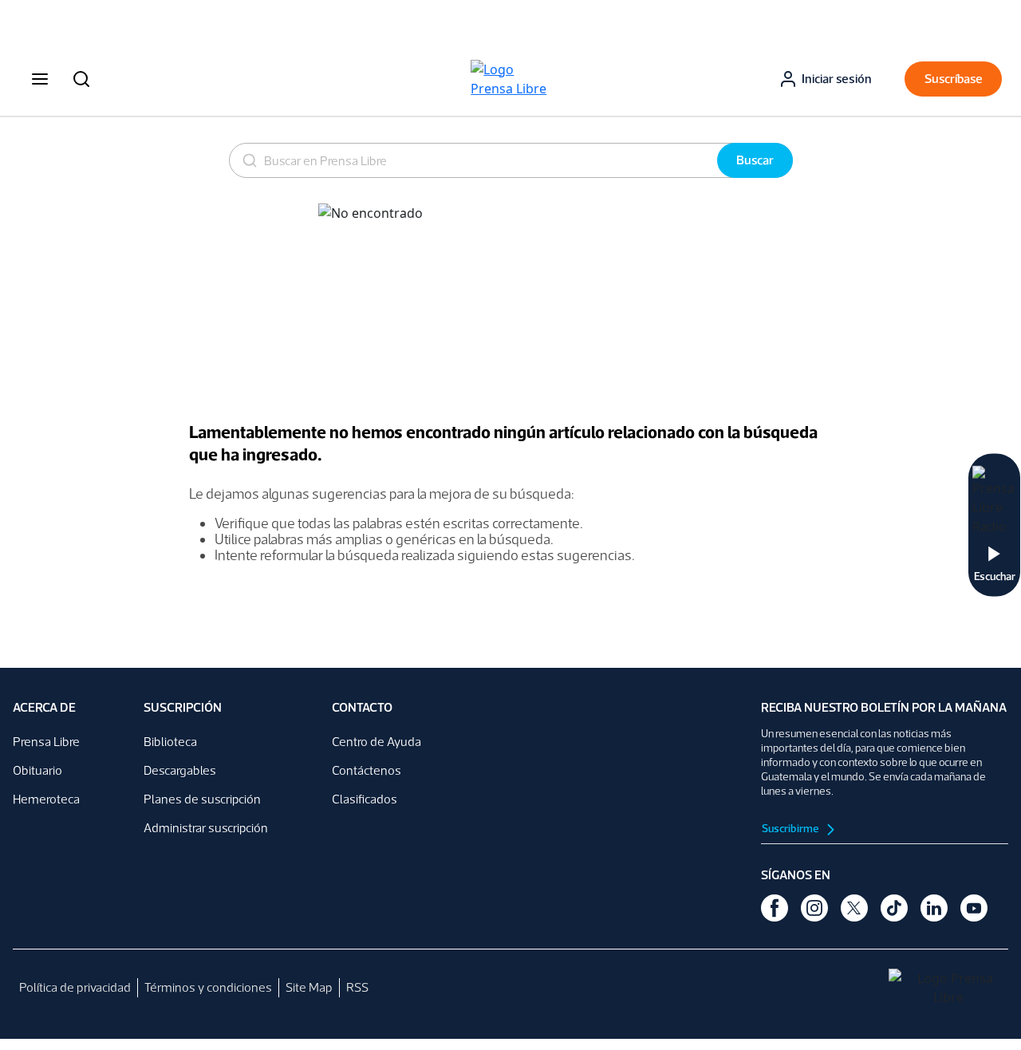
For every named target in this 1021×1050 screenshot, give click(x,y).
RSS (357, 987)
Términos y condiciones (208, 987)
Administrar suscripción (206, 827)
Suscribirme (791, 828)
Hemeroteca (46, 799)
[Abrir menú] (40, 79)
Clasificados (364, 799)
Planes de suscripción (202, 799)
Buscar (755, 160)
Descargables (180, 770)
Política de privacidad (75, 987)
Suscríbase (953, 78)
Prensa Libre (46, 741)
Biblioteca (170, 741)
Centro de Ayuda (376, 741)
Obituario (37, 770)
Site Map (309, 987)
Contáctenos (366, 770)
